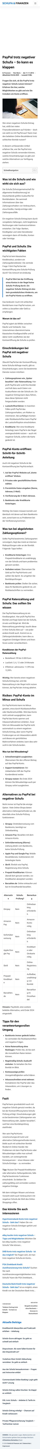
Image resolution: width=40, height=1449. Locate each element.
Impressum (6, 1446)
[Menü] (35, 3)
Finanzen (7, 73)
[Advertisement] (20, 28)
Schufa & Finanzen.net (14, 1443)
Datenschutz (27, 1443)
